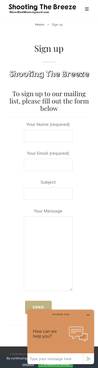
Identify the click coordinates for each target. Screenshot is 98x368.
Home (39, 24)
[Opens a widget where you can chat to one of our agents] (60, 337)
